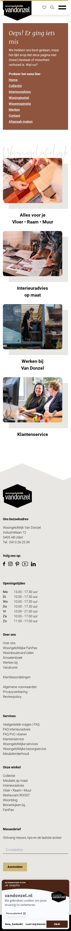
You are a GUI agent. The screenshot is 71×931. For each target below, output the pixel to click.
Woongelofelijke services (20, 744)
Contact (14, 116)
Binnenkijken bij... (15, 805)
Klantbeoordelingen (17, 677)
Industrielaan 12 (14, 532)
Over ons (9, 643)
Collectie (15, 86)
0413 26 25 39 (19, 542)
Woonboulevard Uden (18, 653)
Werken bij (10, 662)
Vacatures (10, 667)
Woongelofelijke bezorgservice (24, 749)
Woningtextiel (19, 98)
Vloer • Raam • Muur (17, 790)
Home (13, 80)
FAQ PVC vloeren (15, 734)
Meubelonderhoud (16, 754)
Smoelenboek (12, 658)
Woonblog (10, 800)
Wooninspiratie (20, 104)
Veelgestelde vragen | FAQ (21, 724)
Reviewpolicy (12, 697)
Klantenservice (13, 739)
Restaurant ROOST (16, 795)
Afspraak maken (21, 121)
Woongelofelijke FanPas (20, 648)
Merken (14, 110)
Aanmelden (15, 867)
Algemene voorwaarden (20, 687)
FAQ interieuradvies (16, 729)
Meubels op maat (15, 780)
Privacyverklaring (15, 692)
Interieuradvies (20, 92)
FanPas (8, 810)
